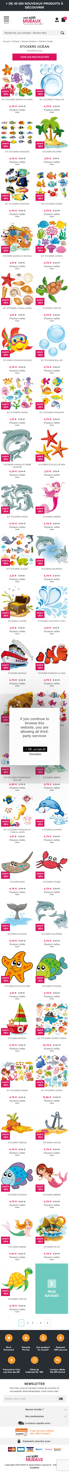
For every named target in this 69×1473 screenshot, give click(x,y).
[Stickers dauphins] (52, 549)
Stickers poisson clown (52, 673)
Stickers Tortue (52, 308)
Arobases (34, 1467)
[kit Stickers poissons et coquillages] (17, 810)
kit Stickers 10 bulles (52, 99)
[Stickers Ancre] (52, 1123)
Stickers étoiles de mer (51, 464)
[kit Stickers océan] (52, 236)
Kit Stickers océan (51, 1090)
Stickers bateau (17, 673)
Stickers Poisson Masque (17, 360)
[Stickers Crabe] (52, 862)
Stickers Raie (17, 882)
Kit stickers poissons (17, 204)
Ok (61, 1399)
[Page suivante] (51, 1289)
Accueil (6, 41)
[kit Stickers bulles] (52, 340)
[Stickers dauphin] (52, 810)
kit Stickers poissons (17, 151)
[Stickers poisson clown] (52, 653)
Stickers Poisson (51, 986)
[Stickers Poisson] (52, 966)
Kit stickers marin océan (51, 1038)
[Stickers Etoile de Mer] (17, 966)
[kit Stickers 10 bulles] (52, 80)
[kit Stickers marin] (52, 184)
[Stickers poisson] (17, 914)
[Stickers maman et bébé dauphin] (17, 445)
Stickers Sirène (52, 517)
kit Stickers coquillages (17, 308)
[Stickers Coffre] (17, 601)
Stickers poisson (17, 934)
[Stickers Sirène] (52, 497)
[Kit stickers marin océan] (52, 1018)
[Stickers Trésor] (17, 1123)
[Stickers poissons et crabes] (17, 706)
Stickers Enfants (29, 41)
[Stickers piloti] (52, 1227)
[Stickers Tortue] (52, 288)
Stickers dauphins (51, 569)
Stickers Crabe (52, 882)
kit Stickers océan (51, 256)
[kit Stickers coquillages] (17, 288)
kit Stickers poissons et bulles (17, 778)
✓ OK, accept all (35, 749)
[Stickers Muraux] (33, 20)
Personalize (35, 754)
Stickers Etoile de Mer (17, 986)
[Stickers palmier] (52, 132)
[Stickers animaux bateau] (17, 236)
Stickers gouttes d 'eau (51, 621)
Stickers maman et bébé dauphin (17, 465)
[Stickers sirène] (52, 1175)
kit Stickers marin (51, 204)
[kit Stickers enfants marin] (17, 80)
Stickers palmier (51, 151)
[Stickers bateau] (17, 653)
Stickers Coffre (17, 621)
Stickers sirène (52, 777)
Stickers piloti (52, 1247)
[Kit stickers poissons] (17, 184)
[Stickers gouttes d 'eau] (52, 601)
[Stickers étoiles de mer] (52, 445)
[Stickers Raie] (17, 862)
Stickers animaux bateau (17, 256)
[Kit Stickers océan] (52, 1071)
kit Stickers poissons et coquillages (17, 830)
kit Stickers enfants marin (17, 99)
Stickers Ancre (52, 1142)
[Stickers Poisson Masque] (17, 340)
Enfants (15, 41)
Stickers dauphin (52, 829)
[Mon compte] (57, 20)
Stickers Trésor (17, 1142)
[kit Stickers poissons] (17, 132)
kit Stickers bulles (52, 360)
